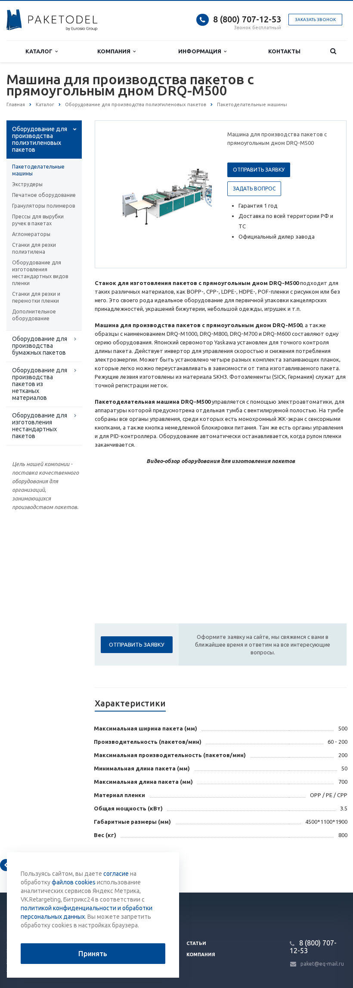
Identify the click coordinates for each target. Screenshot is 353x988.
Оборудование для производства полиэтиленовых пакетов (39, 139)
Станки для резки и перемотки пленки (36, 297)
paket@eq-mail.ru (322, 964)
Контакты (284, 51)
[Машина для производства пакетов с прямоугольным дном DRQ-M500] (174, 195)
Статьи (196, 943)
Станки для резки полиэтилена (34, 248)
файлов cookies (74, 882)
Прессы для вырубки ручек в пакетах (38, 220)
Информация (201, 51)
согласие (116, 873)
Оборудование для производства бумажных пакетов (39, 345)
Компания (115, 51)
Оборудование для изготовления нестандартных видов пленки (40, 273)
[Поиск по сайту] (333, 51)
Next (199, 194)
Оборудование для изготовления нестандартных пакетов (39, 425)
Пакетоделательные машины (38, 170)
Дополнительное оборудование (34, 315)
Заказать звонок (315, 19)
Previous (119, 194)
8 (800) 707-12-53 (247, 19)
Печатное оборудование (44, 195)
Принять (92, 953)
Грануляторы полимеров (43, 206)
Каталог (40, 51)
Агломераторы (31, 234)
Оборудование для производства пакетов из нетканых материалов (39, 384)
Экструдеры (27, 184)
